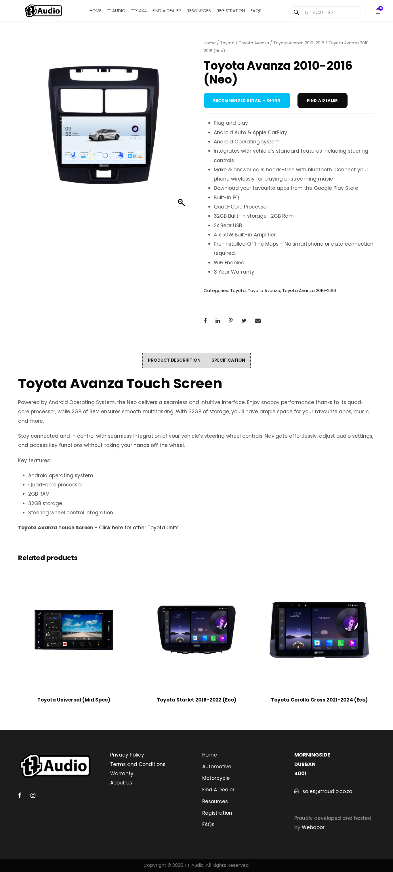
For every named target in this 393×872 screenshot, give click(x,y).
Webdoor (313, 827)
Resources (199, 10)
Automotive (216, 766)
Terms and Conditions (137, 764)
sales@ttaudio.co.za (327, 791)
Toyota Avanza (254, 43)
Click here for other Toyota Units (139, 527)
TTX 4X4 (139, 10)
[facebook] (19, 795)
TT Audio (116, 10)
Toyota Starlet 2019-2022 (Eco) (196, 699)
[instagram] (32, 795)
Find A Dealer (166, 10)
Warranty (121, 773)
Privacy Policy (127, 754)
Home (95, 10)
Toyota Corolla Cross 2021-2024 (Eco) (319, 699)
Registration (231, 10)
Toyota (227, 43)
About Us (121, 782)
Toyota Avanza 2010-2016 (298, 43)
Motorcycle (216, 778)
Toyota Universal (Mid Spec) (73, 699)
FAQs (256, 10)
